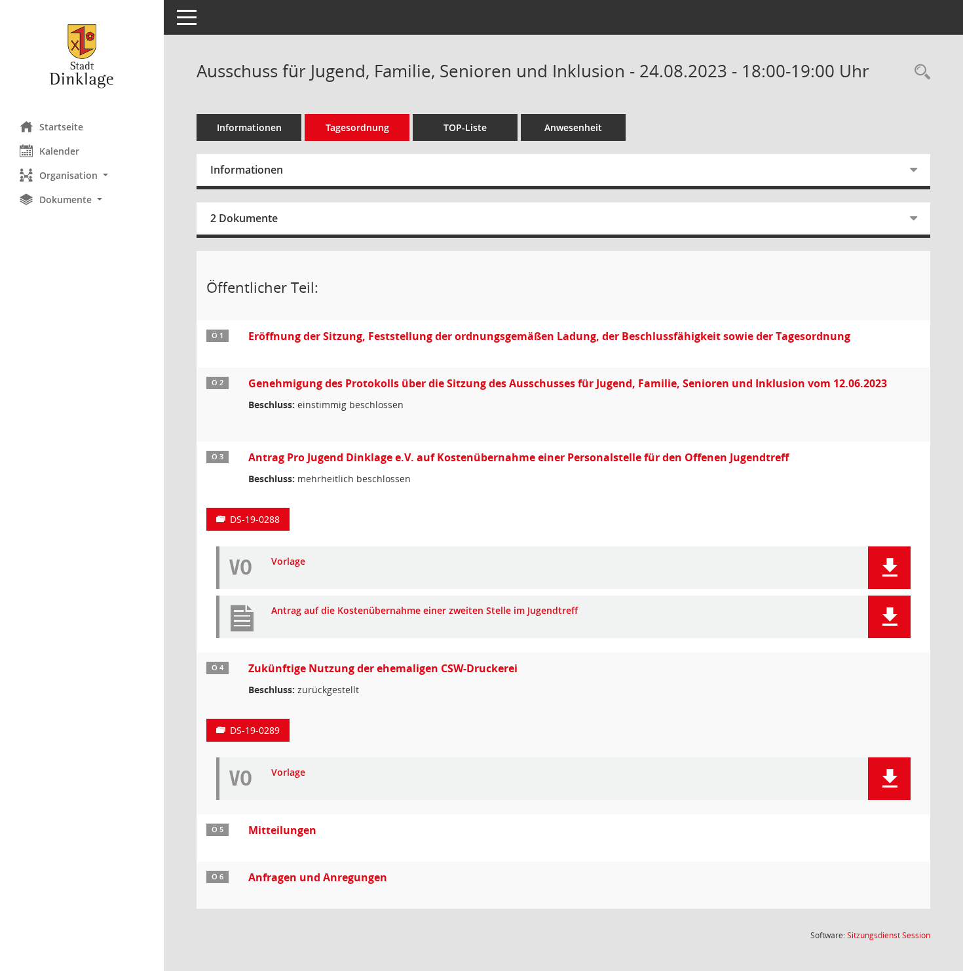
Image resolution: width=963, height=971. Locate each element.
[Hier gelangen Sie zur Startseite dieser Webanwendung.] (82, 55)
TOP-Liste (465, 127)
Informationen (249, 127)
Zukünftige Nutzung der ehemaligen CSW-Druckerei (383, 668)
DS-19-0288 (255, 519)
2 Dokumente (244, 218)
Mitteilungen (282, 830)
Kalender (59, 151)
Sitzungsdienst (888, 935)
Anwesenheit (573, 127)
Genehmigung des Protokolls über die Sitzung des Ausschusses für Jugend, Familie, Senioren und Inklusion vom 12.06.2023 (567, 383)
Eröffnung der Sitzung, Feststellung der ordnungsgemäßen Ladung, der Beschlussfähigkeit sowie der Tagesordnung (549, 336)
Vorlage (288, 561)
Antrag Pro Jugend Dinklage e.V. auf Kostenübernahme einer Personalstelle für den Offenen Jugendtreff (518, 457)
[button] (82, 175)
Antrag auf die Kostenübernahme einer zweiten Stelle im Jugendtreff (424, 611)
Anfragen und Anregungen (317, 877)
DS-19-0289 (255, 730)
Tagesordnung (357, 127)
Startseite (61, 127)
